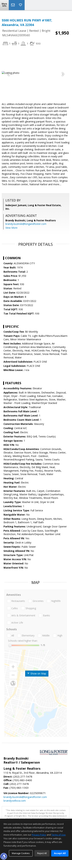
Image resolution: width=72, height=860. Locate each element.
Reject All (42, 853)
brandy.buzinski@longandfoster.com (25, 224)
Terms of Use (58, 834)
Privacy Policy (39, 834)
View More (11, 227)
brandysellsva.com (14, 800)
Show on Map (38, 673)
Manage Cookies (21, 853)
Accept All (60, 853)
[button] (4, 856)
